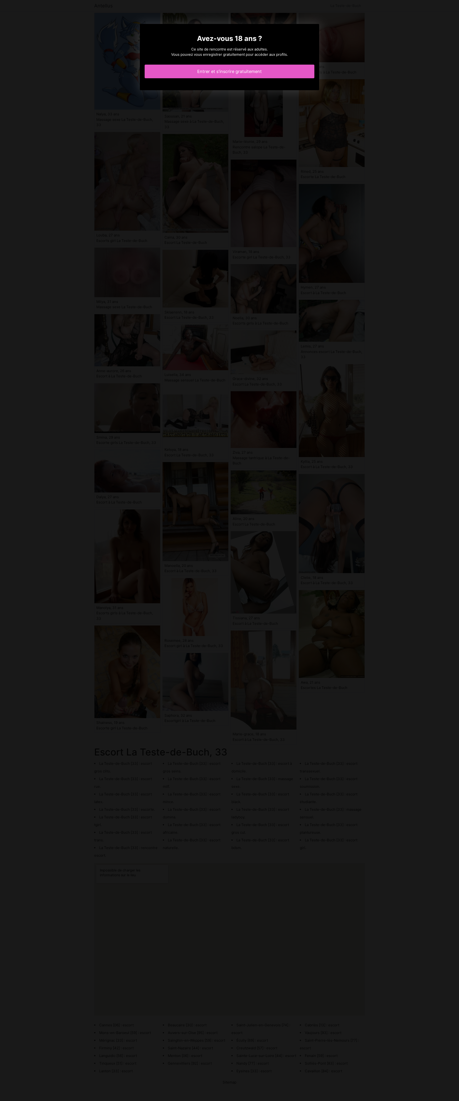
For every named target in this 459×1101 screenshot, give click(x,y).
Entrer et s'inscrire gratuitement (229, 71)
